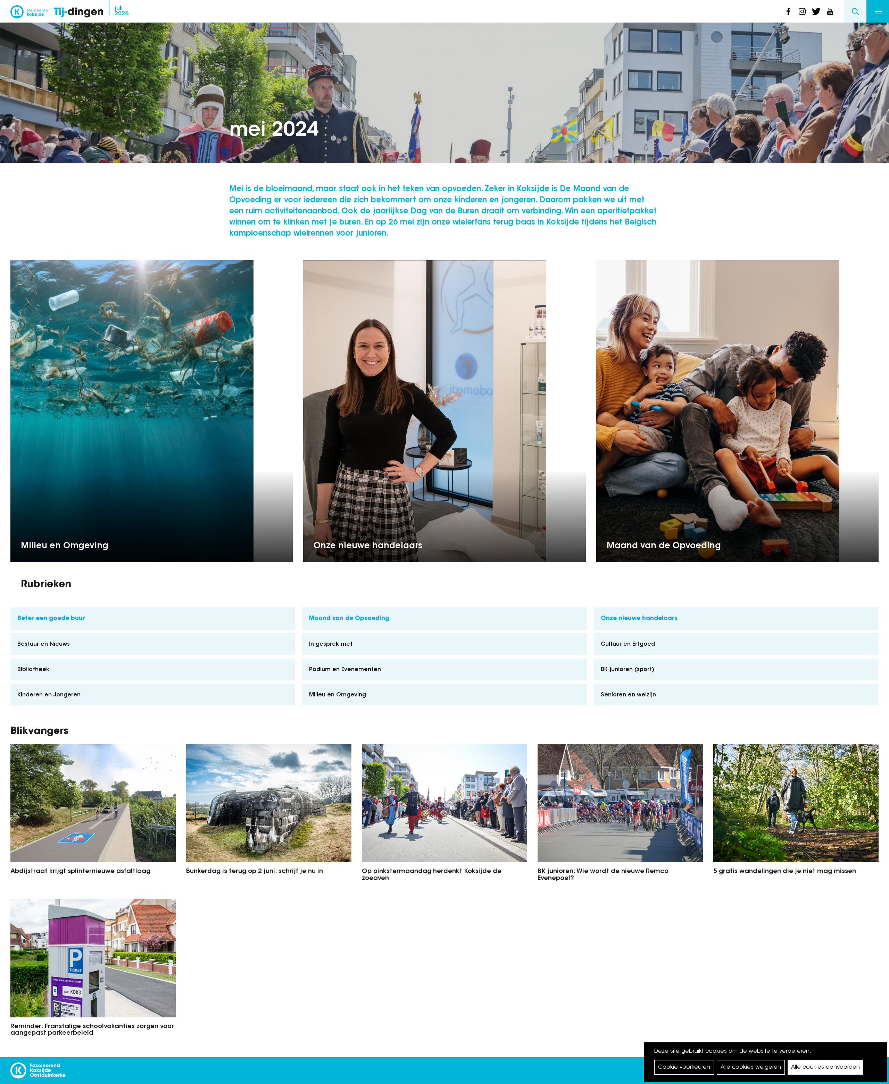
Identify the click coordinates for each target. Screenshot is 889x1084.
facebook (788, 11)
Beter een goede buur (51, 618)
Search (855, 11)
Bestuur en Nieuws (43, 644)
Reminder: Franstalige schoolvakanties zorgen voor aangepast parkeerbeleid (92, 1030)
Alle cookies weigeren (751, 1067)
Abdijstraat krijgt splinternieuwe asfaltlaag (80, 872)
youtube (830, 11)
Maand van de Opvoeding (664, 546)
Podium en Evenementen (345, 669)
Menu (877, 11)
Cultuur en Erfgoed (628, 644)
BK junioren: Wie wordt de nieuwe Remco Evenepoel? (603, 875)
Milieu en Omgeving (64, 546)
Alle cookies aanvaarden (825, 1067)
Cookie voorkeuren (684, 1067)
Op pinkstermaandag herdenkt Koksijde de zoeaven (431, 875)
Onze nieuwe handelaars (368, 546)
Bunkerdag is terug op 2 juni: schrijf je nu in (254, 872)
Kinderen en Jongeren (49, 695)
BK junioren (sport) (627, 669)
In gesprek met (330, 644)
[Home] (78, 13)
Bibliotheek (33, 669)
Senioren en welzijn (628, 695)
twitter (816, 11)
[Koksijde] (29, 14)
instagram (802, 11)
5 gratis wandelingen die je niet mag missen (784, 872)
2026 (121, 11)
